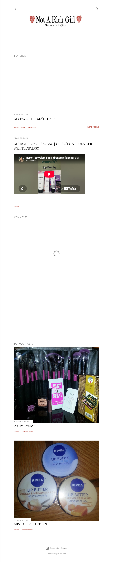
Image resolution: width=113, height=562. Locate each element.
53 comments (27, 431)
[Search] (97, 8)
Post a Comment (28, 127)
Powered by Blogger (59, 548)
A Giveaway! (24, 426)
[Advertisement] (56, 314)
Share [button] (16, 127)
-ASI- (64, 553)
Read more (93, 127)
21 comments (27, 529)
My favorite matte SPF (34, 118)
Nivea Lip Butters (30, 524)
